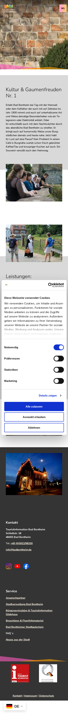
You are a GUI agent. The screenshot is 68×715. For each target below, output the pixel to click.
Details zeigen (48, 395)
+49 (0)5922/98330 (22, 543)
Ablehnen (34, 427)
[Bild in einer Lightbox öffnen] (34, 183)
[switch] (58, 358)
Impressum (30, 695)
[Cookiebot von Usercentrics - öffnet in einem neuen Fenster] (48, 285)
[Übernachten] (63, 8)
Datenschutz (46, 695)
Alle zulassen (34, 406)
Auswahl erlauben (34, 417)
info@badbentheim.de (19, 549)
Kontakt (17, 695)
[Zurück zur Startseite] (8, 8)
